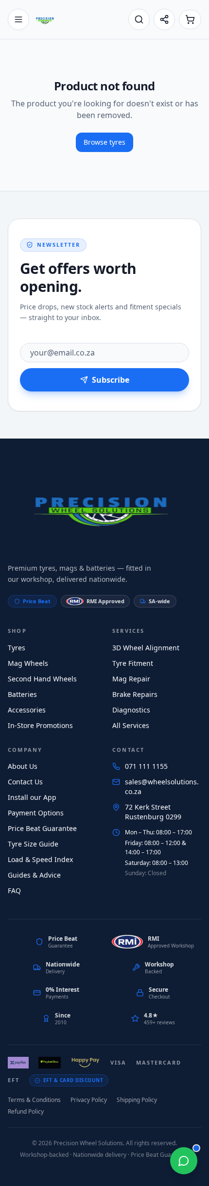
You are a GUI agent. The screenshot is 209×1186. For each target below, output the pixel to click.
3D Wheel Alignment (145, 647)
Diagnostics (131, 709)
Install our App (32, 797)
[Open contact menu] (183, 1160)
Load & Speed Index (40, 859)
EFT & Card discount (73, 1080)
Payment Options (36, 812)
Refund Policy (26, 1111)
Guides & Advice (34, 875)
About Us (22, 766)
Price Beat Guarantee (42, 828)
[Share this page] (164, 19)
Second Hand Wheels (42, 678)
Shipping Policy (137, 1100)
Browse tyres (104, 142)
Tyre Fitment (132, 663)
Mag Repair (131, 678)
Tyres (16, 647)
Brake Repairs (134, 694)
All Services (130, 725)
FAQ (14, 890)
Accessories (27, 709)
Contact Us (25, 781)
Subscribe (110, 379)
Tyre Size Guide (33, 843)
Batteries (22, 694)
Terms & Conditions (34, 1100)
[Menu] (18, 19)
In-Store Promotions (40, 725)
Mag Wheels (28, 663)
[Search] (139, 19)
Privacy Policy (88, 1100)
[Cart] (190, 19)
